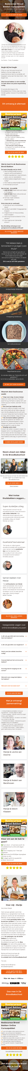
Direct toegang (14, 486)
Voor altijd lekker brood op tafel (14, 1051)
